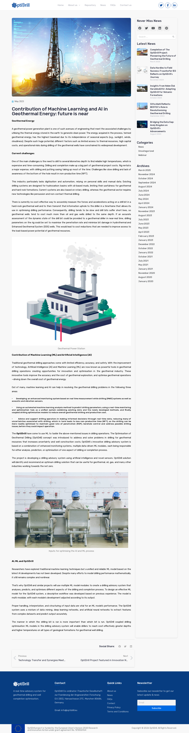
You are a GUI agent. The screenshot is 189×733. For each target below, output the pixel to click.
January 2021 (145, 269)
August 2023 (145, 215)
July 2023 (143, 219)
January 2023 (145, 240)
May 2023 (143, 228)
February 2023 (146, 236)
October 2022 (145, 248)
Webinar (142, 155)
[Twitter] (146, 28)
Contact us (126, 5)
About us (72, 5)
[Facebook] (140, 28)
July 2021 (143, 261)
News (103, 5)
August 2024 (145, 186)
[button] (120, 646)
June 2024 (144, 195)
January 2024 (145, 207)
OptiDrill (21, 433)
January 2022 (145, 252)
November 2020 (146, 273)
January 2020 (145, 281)
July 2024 (143, 191)
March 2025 (144, 170)
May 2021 (143, 265)
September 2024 (147, 182)
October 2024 (145, 178)
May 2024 (143, 199)
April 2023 (143, 232)
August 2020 (145, 277)
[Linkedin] (160, 28)
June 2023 (143, 224)
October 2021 (145, 256)
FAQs (113, 5)
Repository (90, 5)
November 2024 (146, 174)
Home (61, 5)
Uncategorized (146, 151)
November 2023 (146, 211)
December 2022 (146, 244)
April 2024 (143, 203)
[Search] (173, 36)
